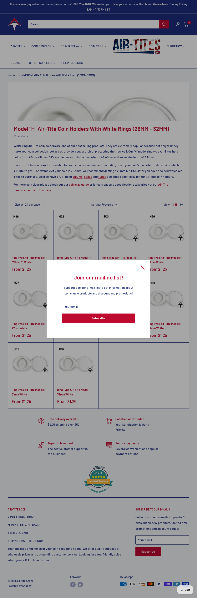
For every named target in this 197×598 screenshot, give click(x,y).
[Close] (143, 267)
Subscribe (98, 318)
